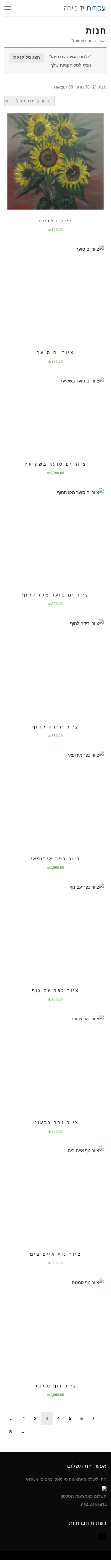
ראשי (103, 40)
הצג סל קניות (26, 57)
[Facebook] (102, 1536)
